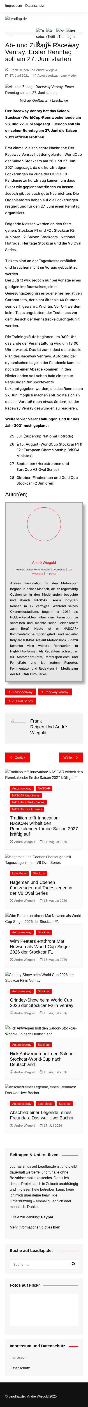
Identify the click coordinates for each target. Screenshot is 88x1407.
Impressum (13, 5)
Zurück (20, 757)
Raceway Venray (56, 692)
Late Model (68, 75)
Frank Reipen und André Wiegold (33, 70)
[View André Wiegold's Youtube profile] (49, 550)
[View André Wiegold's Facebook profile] (29, 550)
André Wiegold (44, 563)
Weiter (68, 757)
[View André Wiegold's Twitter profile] (39, 550)
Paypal (47, 1217)
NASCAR (44, 788)
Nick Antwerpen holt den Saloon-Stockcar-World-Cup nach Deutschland (42, 1059)
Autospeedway (47, 75)
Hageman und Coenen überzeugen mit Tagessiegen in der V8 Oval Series (41, 888)
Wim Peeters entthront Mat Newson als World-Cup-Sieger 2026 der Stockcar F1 (40, 946)
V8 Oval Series (22, 701)
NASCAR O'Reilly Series (28, 802)
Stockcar (39, 873)
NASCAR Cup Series (26, 795)
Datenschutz (34, 5)
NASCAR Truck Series (27, 809)
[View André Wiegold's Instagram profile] (59, 550)
